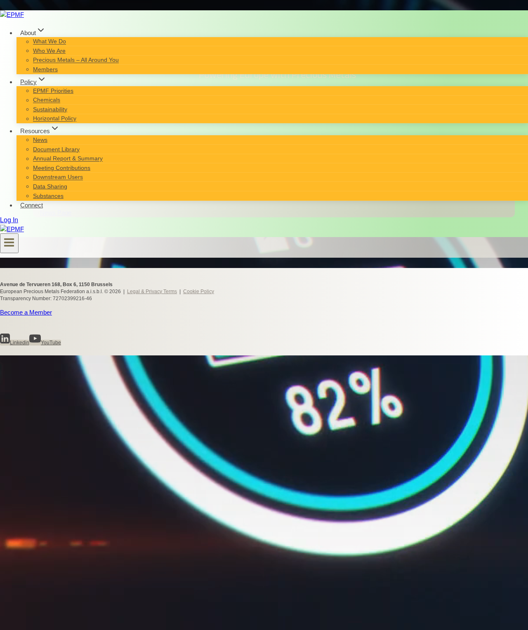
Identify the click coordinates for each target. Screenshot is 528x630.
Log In (9, 219)
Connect (31, 205)
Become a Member (26, 312)
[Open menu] (9, 243)
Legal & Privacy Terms (152, 291)
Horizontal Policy (54, 118)
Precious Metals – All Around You (76, 60)
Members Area (43, 605)
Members (45, 69)
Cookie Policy (198, 291)
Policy (27, 441)
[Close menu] (9, 362)
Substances (48, 196)
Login (26, 617)
